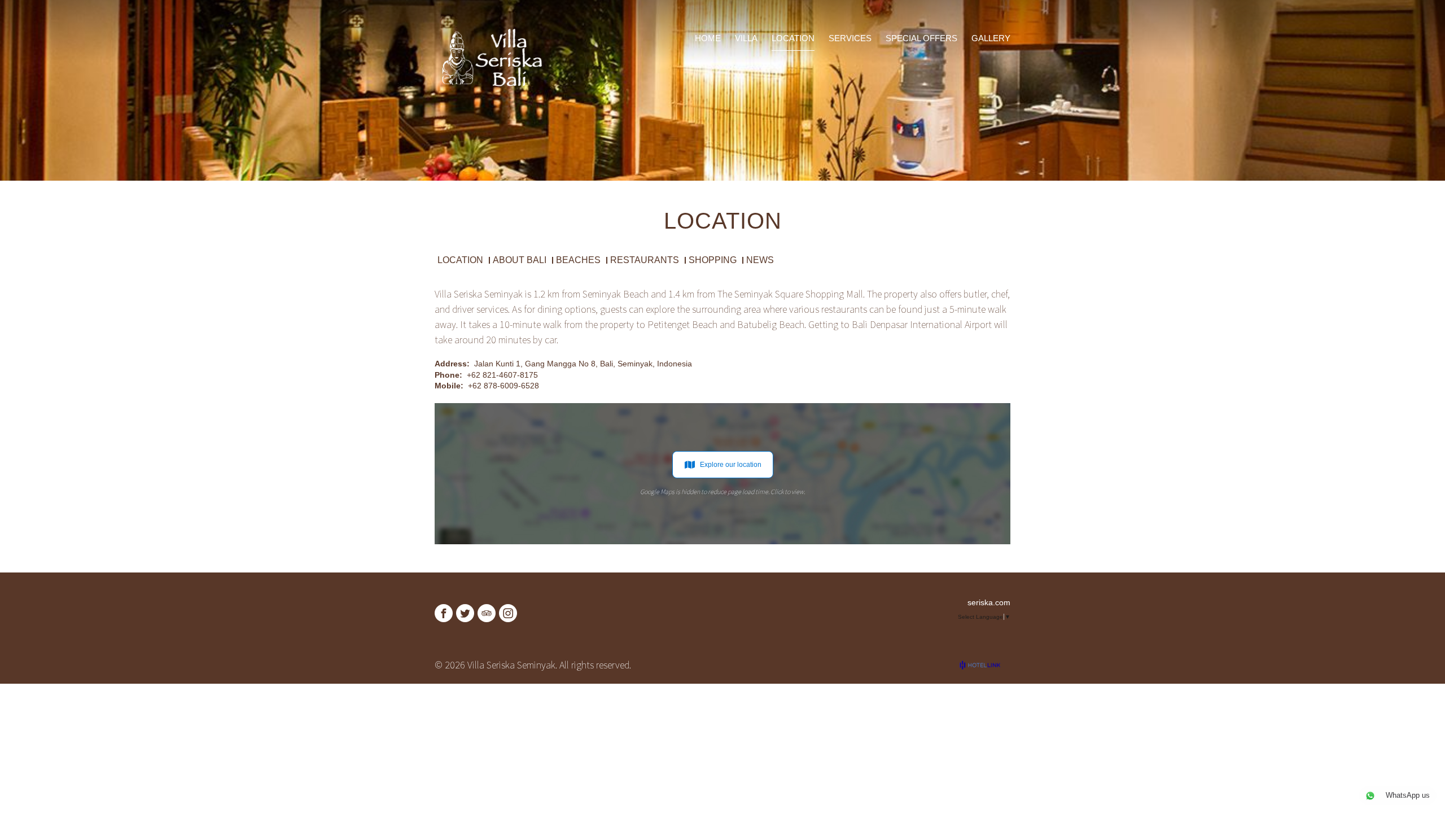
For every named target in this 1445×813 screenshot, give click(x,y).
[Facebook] (444, 613)
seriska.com (988, 602)
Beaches (578, 260)
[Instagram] (508, 613)
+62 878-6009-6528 (503, 385)
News (760, 260)
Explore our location (730, 465)
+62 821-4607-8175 (502, 374)
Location (460, 260)
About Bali (519, 260)
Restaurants (644, 260)
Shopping (713, 260)
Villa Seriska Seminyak (479, 293)
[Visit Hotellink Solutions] (985, 664)
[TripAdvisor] (487, 613)
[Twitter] (465, 613)
